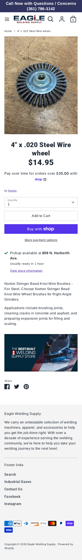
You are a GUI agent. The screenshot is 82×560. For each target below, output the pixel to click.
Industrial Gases (17, 482)
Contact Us (13, 489)
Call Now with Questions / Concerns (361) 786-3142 (41, 6)
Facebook (12, 497)
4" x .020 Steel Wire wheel (34, 31)
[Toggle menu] (7, 19)
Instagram (12, 504)
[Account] (62, 17)
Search (10, 474)
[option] (41, 85)
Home (8, 31)
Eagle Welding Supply (42, 544)
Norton (12, 190)
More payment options (41, 240)
